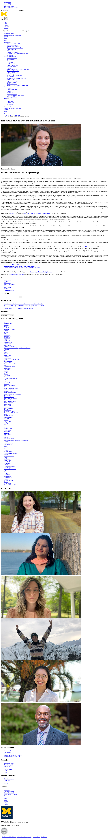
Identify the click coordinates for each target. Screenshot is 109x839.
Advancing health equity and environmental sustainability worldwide (21, 306)
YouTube (49, 272)
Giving (5, 38)
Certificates (6, 780)
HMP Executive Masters (10, 392)
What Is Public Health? (9, 484)
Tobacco (6, 473)
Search (2, 10)
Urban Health (7, 476)
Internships (6, 420)
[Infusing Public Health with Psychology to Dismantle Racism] (41, 744)
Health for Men (8, 407)
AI (4, 322)
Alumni (6, 36)
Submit (21, 10)
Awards (6, 332)
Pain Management (8, 443)
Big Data (6, 333)
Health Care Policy (8, 399)
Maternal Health (8, 428)
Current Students (8, 752)
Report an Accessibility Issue (11, 7)
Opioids (6, 441)
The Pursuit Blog (11, 82)
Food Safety (7, 384)
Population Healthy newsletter (16, 274)
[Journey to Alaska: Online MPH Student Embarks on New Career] (41, 659)
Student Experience (12, 89)
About (5, 98)
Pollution (6, 447)
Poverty (6, 288)
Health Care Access (9, 397)
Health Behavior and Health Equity (13, 394)
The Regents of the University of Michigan (13, 837)
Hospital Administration (10, 411)
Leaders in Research (12, 58)
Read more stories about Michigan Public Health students (19, 266)
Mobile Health (7, 434)
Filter (20, 297)
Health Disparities (8, 402)
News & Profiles (8, 73)
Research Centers (11, 66)
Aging (5, 326)
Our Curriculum (11, 63)
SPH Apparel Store (12, 97)
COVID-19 (7, 338)
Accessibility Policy (9, 6)
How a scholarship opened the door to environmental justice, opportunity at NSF (24, 305)
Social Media (7, 463)
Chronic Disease (8, 342)
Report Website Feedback (10, 794)
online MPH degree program (89, 246)
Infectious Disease (8, 417)
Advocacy (6, 325)
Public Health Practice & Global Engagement (18, 69)
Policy (5, 446)
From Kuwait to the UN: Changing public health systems (18, 308)
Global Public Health (9, 389)
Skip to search (7, 3)
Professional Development (10, 453)
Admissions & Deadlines (13, 46)
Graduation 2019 (8, 391)
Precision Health (8, 451)
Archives (4, 312)
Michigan (6, 433)
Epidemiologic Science (9, 366)
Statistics (6, 464)
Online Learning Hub (12, 72)
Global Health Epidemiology (11, 388)
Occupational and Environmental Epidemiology (16, 440)
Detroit (5, 351)
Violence (6, 482)
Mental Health (7, 430)
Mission (9, 99)
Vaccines (6, 479)
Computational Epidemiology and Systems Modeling (17, 348)
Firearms (6, 376)
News (5, 767)
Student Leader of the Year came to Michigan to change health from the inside (23, 304)
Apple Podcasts (39, 272)
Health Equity (7, 287)
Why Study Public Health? (14, 43)
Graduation (6, 781)
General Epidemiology (9, 284)
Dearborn (6, 349)
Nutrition (6, 436)
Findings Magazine (12, 84)
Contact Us (10, 55)
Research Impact (11, 59)
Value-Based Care (8, 480)
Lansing (6, 423)
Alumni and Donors (9, 753)
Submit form (22, 30)
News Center (10, 76)
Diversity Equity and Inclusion (11, 359)
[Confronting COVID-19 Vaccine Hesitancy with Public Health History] (41, 574)
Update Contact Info (9, 793)
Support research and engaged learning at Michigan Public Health (22, 267)
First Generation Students (10, 378)
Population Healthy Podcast (14, 81)
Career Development (9, 779)
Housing (6, 414)
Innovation (6, 418)
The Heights (10, 92)
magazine (8, 769)
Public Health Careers (12, 49)
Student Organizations (9, 466)
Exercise (6, 371)
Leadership (10, 101)
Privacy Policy (28, 837)
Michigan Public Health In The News (16, 78)
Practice (6, 450)
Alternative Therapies (9, 329)
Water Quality (7, 483)
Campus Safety (36, 837)
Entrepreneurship (8, 362)
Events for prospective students (15, 48)
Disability (6, 356)
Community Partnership (10, 346)
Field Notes (7, 375)
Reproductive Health (9, 456)
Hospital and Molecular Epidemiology (13, 412)
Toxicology (7, 474)
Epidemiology (7, 280)
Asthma (6, 330)
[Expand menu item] (10, 42)
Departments (10, 62)
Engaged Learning (8, 361)
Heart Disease (7, 410)
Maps (5, 772)
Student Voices (7, 467)
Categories (5, 293)
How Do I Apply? (8, 765)
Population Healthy (12, 79)
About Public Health (9, 763)
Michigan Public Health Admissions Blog (17, 53)
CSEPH (12, 213)
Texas (5, 472)
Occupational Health (9, 438)
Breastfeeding (7, 336)
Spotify (45, 272)
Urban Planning (8, 477)
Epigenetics (7, 369)
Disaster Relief (7, 358)
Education (9, 61)
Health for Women (8, 408)
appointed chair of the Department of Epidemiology (37, 213)
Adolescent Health (8, 323)
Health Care (7, 395)
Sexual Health (7, 460)
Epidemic (6, 365)
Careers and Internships (13, 71)
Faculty (9, 68)
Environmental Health (9, 363)
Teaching (6, 470)
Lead (5, 424)
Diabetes (6, 352)
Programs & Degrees (12, 45)
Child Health (7, 340)
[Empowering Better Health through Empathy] (41, 701)
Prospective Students (9, 33)
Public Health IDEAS (12, 65)
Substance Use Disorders (10, 469)
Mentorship (7, 431)
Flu (5, 381)
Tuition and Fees (11, 50)
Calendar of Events (12, 94)
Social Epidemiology (9, 290)
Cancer (5, 339)
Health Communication (10, 401)
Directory (6, 795)
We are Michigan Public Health (12, 115)
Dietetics (6, 353)
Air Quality (7, 327)
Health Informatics (8, 405)
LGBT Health (7, 421)
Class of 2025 (7, 343)
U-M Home (44, 837)
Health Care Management (10, 398)
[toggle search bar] (6, 18)
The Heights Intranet (9, 791)
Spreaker (32, 272)
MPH (5, 427)
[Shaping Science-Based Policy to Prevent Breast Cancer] (41, 532)
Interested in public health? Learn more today (16, 265)
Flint (5, 379)
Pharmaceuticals (8, 444)
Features (6, 374)
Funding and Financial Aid (14, 52)
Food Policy (7, 382)
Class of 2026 (7, 345)
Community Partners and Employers (13, 755)
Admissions (7, 42)
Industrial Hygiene (8, 415)
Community (7, 86)
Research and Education (10, 56)
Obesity (6, 437)
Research (6, 457)
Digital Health (7, 355)
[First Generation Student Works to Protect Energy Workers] (41, 617)
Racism (6, 454)
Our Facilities (10, 102)
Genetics (6, 285)
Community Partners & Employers (12, 35)
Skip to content (7, 2)
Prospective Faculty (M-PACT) (12, 756)
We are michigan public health (14, 75)
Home (5, 40)
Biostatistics (7, 335)
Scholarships (7, 459)
